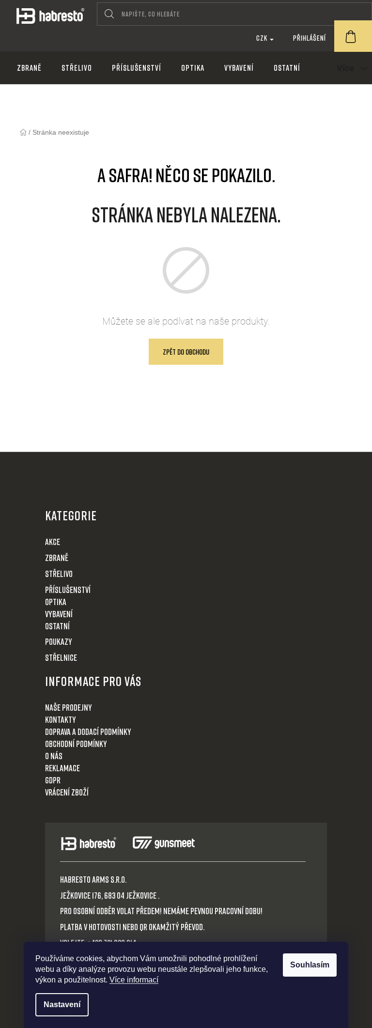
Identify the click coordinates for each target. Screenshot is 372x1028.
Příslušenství (68, 589)
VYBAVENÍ (59, 613)
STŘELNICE (61, 657)
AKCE (52, 541)
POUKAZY (58, 641)
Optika (55, 601)
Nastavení (62, 1004)
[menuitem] (29, 67)
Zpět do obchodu (186, 352)
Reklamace (62, 768)
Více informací (133, 980)
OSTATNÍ (57, 626)
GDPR (53, 780)
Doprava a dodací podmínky (88, 731)
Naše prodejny (68, 707)
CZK (262, 37)
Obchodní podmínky (76, 743)
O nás (53, 755)
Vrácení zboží (67, 792)
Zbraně (56, 557)
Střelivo (59, 573)
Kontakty (60, 719)
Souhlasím (309, 965)
